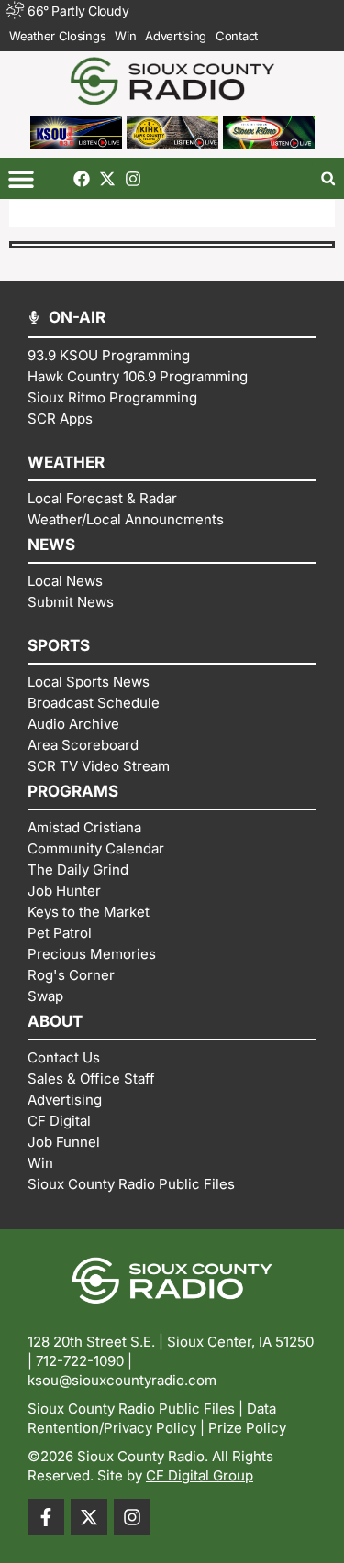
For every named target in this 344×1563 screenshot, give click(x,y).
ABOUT (55, 1021)
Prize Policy (247, 1427)
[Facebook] (81, 179)
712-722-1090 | (84, 1361)
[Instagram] (133, 179)
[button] (20, 178)
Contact (237, 35)
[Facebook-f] (46, 1517)
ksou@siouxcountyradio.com (122, 1380)
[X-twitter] (107, 179)
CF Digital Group (199, 1475)
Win (125, 35)
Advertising (175, 35)
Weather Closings (57, 35)
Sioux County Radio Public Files (131, 1408)
